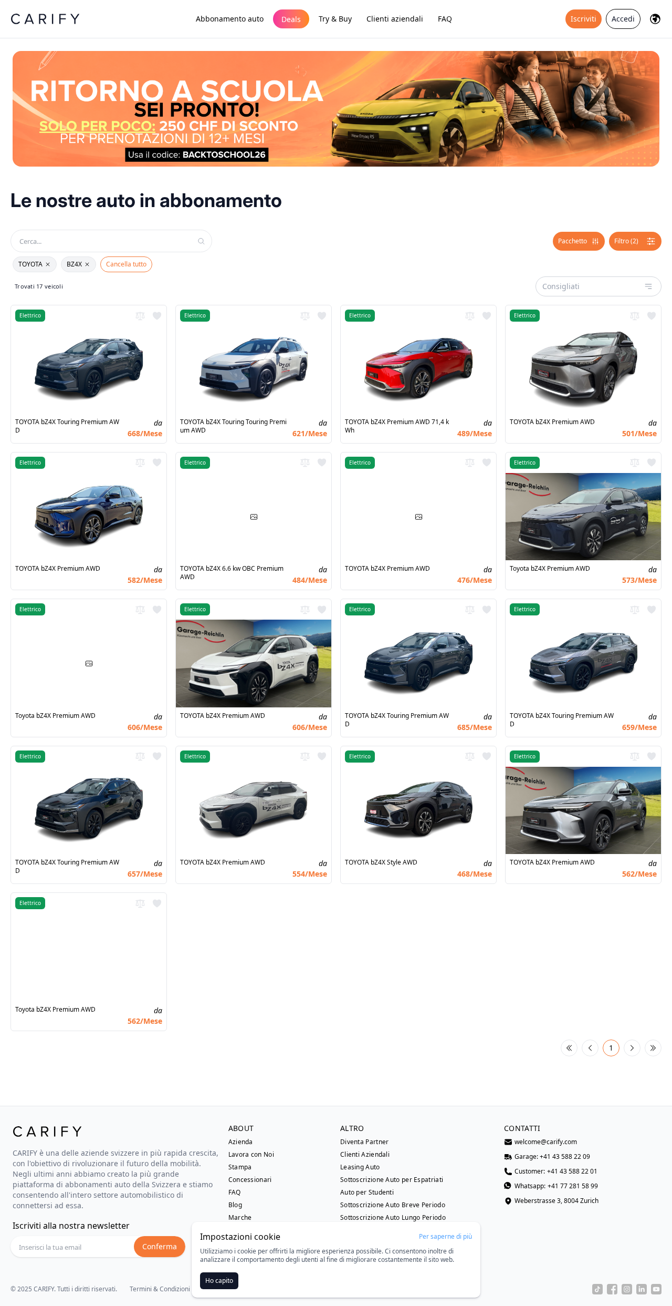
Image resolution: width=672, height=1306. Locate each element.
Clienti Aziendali (365, 1154)
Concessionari (250, 1180)
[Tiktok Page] (597, 1289)
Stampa (240, 1167)
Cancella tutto (126, 264)
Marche (240, 1218)
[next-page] (632, 1048)
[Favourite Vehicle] (157, 316)
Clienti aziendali (394, 19)
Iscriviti (583, 19)
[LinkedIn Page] (641, 1289)
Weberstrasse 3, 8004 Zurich (556, 1201)
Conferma (159, 1246)
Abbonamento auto (230, 19)
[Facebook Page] (612, 1289)
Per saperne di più (445, 1236)
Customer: (555, 1171)
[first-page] (569, 1048)
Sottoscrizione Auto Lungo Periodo (393, 1218)
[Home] (45, 19)
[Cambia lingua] (655, 18)
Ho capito (219, 1280)
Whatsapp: (556, 1186)
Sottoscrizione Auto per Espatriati (391, 1180)
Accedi (623, 19)
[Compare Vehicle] (140, 316)
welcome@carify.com (545, 1142)
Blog (235, 1205)
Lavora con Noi (251, 1154)
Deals (291, 19)
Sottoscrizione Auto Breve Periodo (392, 1205)
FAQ (445, 19)
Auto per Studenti (367, 1192)
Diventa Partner (364, 1142)
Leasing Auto (360, 1167)
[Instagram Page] (627, 1289)
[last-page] (653, 1048)
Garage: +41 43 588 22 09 (552, 1157)
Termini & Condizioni (160, 1289)
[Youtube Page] (656, 1289)
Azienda (240, 1142)
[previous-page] (590, 1048)
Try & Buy (335, 19)
